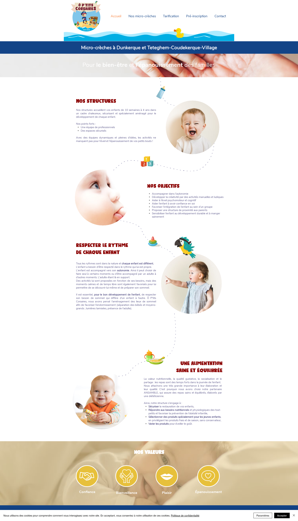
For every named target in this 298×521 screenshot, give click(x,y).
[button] (141, 16)
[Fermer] (294, 515)
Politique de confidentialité (185, 515)
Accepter (282, 515)
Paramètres (262, 515)
